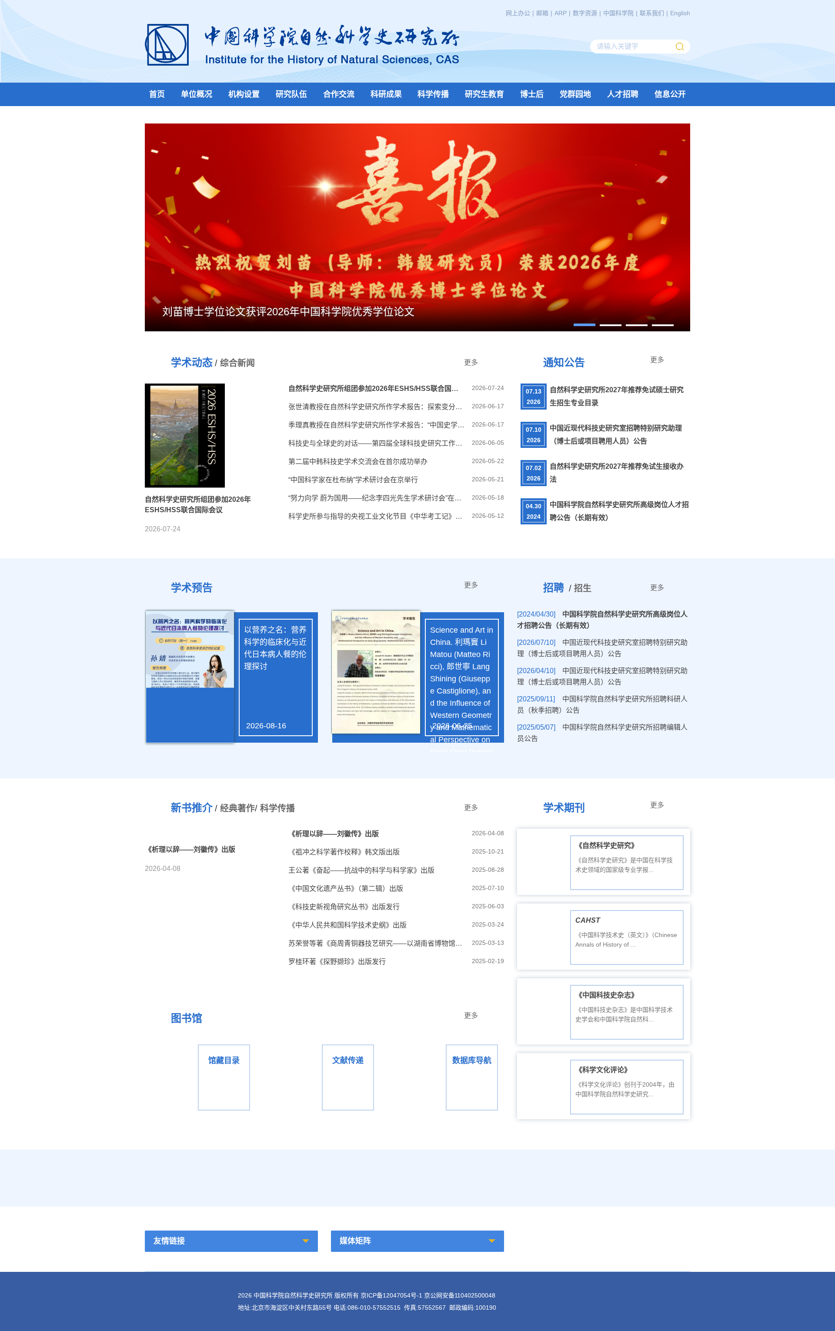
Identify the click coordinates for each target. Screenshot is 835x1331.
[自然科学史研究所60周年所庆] (347, 1176)
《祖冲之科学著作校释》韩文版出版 (344, 852)
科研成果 (386, 94)
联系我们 (652, 13)
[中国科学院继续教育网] (488, 1176)
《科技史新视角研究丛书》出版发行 (344, 907)
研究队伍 (291, 94)
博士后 (532, 94)
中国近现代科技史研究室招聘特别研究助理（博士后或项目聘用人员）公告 (616, 434)
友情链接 (169, 1241)
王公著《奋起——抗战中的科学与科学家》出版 (361, 870)
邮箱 (542, 13)
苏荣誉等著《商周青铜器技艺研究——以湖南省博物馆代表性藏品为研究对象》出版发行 (376, 943)
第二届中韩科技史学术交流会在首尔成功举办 (358, 461)
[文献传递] (324, 1043)
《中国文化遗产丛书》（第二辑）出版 (345, 888)
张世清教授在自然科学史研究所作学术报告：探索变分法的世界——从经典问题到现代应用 (376, 406)
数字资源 (585, 13)
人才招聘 (622, 94)
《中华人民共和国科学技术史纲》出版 (347, 925)
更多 (471, 362)
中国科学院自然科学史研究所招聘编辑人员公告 (602, 733)
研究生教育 (484, 94)
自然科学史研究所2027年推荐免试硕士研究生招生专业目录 (617, 396)
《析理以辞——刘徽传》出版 (333, 833)
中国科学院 (618, 13)
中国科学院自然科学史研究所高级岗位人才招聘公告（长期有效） (619, 511)
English (680, 13)
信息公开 (670, 94)
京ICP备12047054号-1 (391, 1295)
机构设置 (244, 94)
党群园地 (575, 94)
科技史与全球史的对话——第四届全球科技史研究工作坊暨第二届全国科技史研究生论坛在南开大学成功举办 (376, 443)
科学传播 (433, 94)
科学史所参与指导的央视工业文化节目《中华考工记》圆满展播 (376, 516)
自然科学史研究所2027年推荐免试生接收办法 (617, 473)
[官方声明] (630, 1176)
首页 (157, 94)
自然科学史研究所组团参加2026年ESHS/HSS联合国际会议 (376, 388)
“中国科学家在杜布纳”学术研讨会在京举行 (353, 480)
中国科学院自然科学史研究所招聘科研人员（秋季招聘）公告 (602, 704)
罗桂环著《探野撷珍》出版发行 (337, 961)
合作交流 (338, 94)
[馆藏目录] (200, 1043)
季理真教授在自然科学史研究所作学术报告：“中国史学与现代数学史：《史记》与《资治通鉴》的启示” (376, 425)
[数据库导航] (448, 1043)
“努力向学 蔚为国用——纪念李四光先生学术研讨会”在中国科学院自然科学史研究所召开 (376, 498)
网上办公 (518, 13)
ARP (560, 13)
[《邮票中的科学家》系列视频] (205, 1176)
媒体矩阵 (355, 1241)
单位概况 (196, 94)
